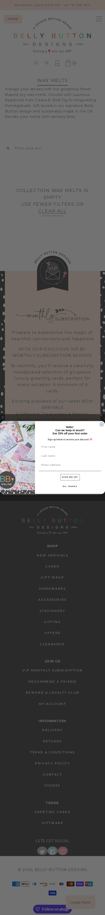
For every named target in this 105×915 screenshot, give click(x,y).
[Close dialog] (102, 424)
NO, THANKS (70, 486)
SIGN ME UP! (70, 477)
